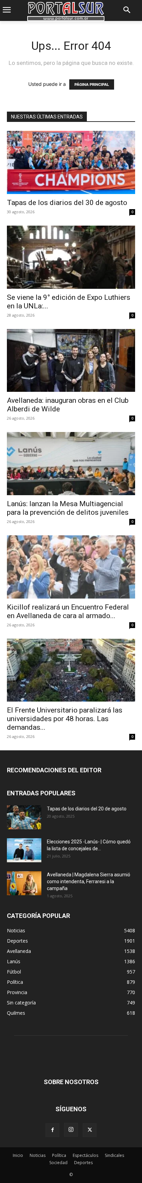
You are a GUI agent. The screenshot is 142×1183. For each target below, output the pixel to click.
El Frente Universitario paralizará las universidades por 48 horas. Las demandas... (64, 718)
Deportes (83, 1162)
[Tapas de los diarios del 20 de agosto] (24, 817)
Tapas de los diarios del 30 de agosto (67, 202)
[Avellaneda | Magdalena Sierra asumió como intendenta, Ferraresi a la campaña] (24, 883)
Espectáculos (85, 1155)
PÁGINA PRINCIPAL (91, 84)
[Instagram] (71, 1130)
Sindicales (114, 1155)
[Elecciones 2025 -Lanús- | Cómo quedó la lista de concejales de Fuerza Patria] (24, 850)
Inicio (18, 1155)
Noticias (37, 1155)
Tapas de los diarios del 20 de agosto (86, 808)
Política (59, 1155)
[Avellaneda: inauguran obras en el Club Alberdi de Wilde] (71, 360)
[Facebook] (52, 1130)
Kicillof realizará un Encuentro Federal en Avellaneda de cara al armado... (68, 611)
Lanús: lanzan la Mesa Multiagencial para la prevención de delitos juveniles (68, 508)
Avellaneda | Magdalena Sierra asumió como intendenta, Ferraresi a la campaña (88, 881)
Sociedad (58, 1162)
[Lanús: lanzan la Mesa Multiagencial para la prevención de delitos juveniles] (71, 463)
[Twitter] (90, 1130)
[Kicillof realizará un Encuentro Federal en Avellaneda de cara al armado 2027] (71, 567)
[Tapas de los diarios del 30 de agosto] (71, 162)
